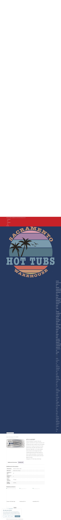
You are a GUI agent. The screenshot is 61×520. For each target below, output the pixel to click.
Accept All (17, 516)
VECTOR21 (58, 327)
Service (57, 424)
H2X (57, 337)
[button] (23, 440)
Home (57, 358)
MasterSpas (58, 379)
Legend (58, 339)
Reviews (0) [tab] (20, 462)
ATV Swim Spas (57, 295)
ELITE (57, 318)
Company (57, 423)
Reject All (11, 516)
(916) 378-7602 (8, 217)
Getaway (58, 319)
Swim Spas (11, 437)
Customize (5, 516)
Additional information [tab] (12, 462)
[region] (11, 513)
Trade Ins (57, 353)
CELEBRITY (58, 390)
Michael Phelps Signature (57, 420)
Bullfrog (58, 298)
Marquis (58, 300)
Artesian (58, 292)
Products (57, 360)
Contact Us (58, 349)
